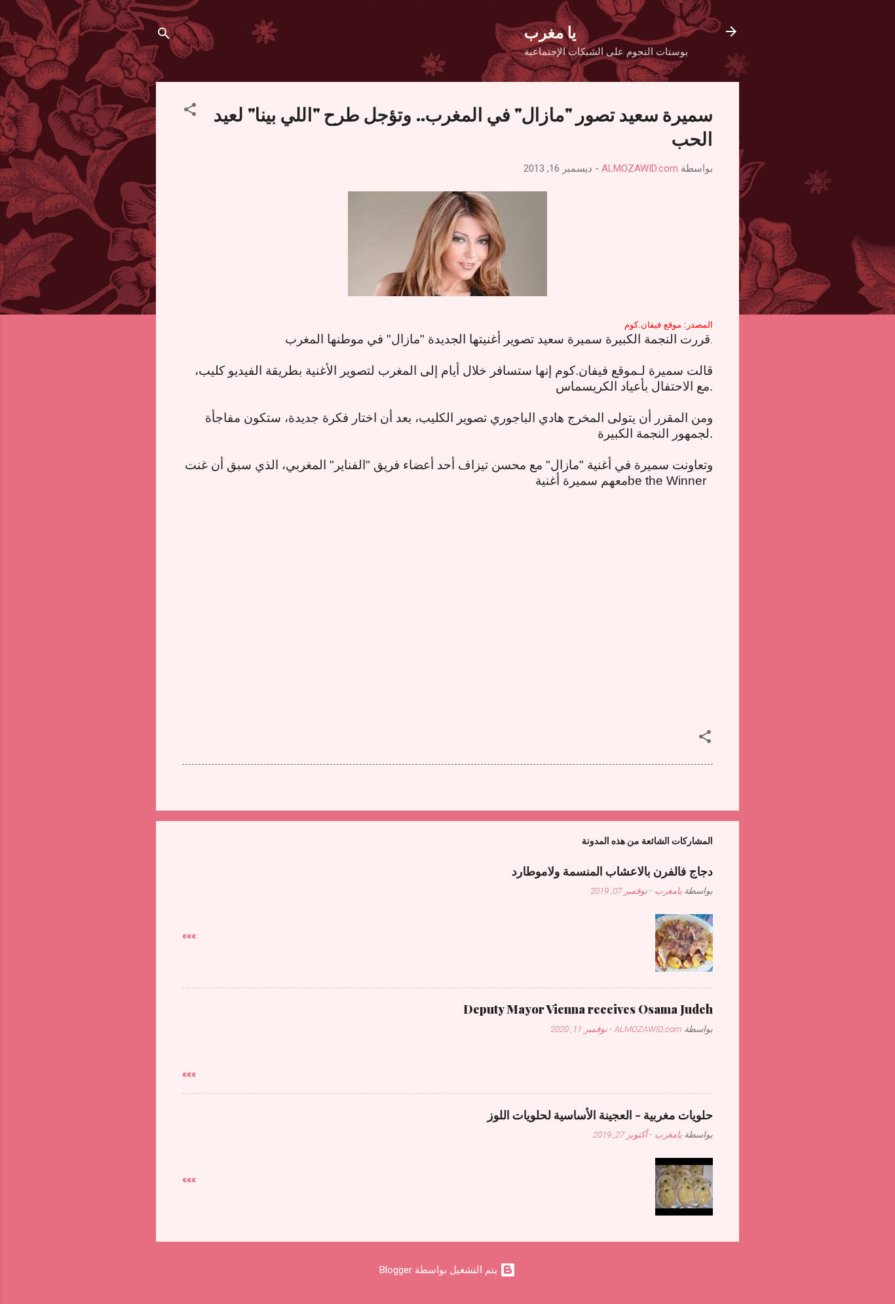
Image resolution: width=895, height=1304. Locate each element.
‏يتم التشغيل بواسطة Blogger (439, 1270)
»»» (189, 936)
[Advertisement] (447, 612)
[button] (190, 112)
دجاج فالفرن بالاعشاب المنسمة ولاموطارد (612, 871)
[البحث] (164, 36)
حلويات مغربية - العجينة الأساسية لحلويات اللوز (600, 1114)
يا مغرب (550, 31)
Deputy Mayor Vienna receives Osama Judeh (588, 1009)
